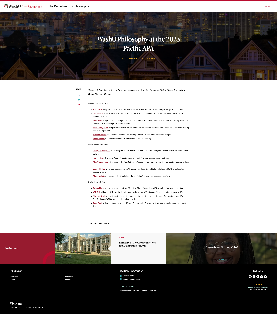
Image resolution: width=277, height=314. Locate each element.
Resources (14, 276)
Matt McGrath (99, 196)
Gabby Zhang (99, 188)
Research (133, 58)
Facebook (254, 276)
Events (12, 279)
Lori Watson (98, 114)
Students (151, 58)
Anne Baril (97, 121)
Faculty (142, 58)
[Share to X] (79, 101)
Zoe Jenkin (97, 110)
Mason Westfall (99, 135)
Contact (68, 279)
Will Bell (96, 192)
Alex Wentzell (99, 139)
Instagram (250, 276)
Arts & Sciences (128, 276)
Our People (69, 276)
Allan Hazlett (99, 176)
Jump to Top (93, 223)
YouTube (261, 276)
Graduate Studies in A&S (131, 279)
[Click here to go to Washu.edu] (16, 305)
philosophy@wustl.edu (258, 290)
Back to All (104, 223)
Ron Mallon (98, 158)
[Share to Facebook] (79, 97)
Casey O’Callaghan (101, 151)
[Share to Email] (79, 105)
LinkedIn (265, 276)
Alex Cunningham (100, 162)
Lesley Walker (99, 169)
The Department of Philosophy (68, 6)
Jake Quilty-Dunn (100, 128)
